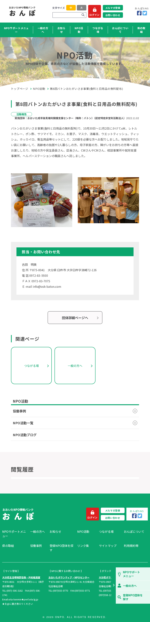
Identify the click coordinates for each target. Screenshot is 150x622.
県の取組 (141, 30)
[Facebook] (139, 13)
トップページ (19, 89)
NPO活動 (79, 30)
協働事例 (19, 410)
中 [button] (71, 7)
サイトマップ (108, 545)
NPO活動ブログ (25, 434)
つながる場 (97, 30)
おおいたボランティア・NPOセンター (68, 577)
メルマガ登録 (112, 8)
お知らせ (61, 30)
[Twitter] (144, 13)
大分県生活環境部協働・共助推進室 (21, 577)
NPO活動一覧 (23, 422)
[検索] (83, 15)
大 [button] (81, 7)
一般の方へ (43, 30)
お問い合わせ (112, 15)
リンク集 (83, 545)
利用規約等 (131, 545)
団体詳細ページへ (75, 317)
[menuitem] (14, 533)
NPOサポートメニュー (16, 30)
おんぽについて (120, 30)
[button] (113, 585)
